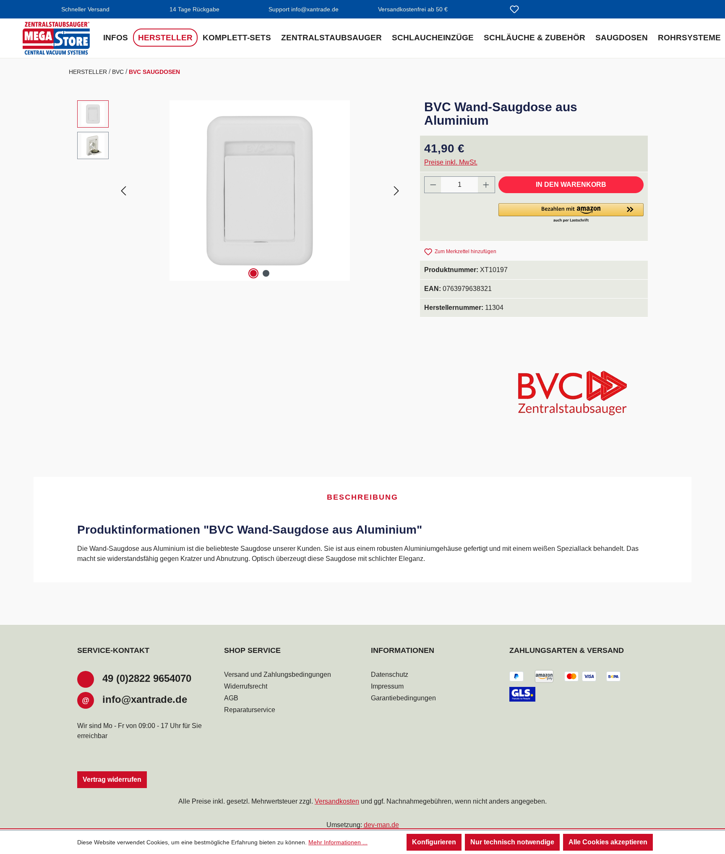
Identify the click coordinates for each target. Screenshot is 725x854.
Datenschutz (389, 674)
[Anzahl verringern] (433, 184)
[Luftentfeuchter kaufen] (56, 38)
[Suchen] (494, 10)
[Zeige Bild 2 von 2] (266, 273)
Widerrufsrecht (245, 686)
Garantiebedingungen (403, 698)
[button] (571, 213)
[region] (240, 190)
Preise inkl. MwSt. (450, 162)
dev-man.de (381, 824)
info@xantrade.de (144, 699)
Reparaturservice (249, 709)
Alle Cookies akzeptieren (608, 842)
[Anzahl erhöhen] (486, 184)
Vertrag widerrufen (112, 779)
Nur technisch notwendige (512, 842)
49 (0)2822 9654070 (146, 678)
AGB (231, 698)
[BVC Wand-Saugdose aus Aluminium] (260, 190)
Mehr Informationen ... (338, 842)
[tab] (362, 498)
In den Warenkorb (571, 184)
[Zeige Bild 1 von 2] (253, 273)
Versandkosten (337, 801)
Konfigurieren (434, 842)
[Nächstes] (396, 190)
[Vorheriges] (123, 190)
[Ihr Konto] (534, 10)
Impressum (387, 686)
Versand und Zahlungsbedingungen (277, 674)
